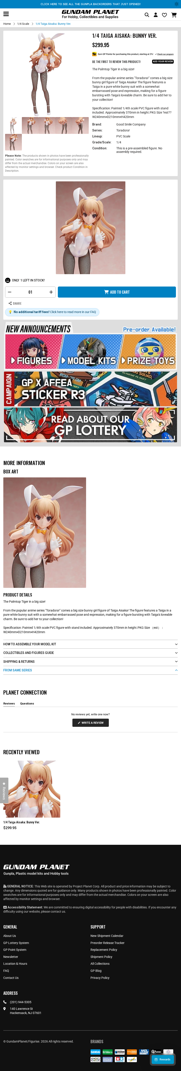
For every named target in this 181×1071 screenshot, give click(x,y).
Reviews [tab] (9, 704)
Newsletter (10, 957)
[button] (174, 15)
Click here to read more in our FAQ (73, 312)
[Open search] (147, 15)
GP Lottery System (16, 943)
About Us (9, 936)
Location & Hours (15, 963)
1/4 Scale (23, 23)
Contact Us (11, 978)
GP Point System (14, 949)
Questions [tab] (27, 704)
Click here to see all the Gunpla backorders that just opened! (91, 4)
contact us (58, 911)
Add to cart (120, 292)
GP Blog (96, 970)
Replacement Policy (103, 949)
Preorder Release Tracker (107, 943)
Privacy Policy (99, 978)
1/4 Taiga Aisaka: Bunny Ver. (21, 822)
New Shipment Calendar (106, 936)
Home (7, 23)
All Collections (99, 963)
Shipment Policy (101, 957)
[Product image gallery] (47, 74)
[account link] (156, 15)
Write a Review (93, 724)
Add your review (163, 61)
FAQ (6, 970)
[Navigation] (6, 14)
